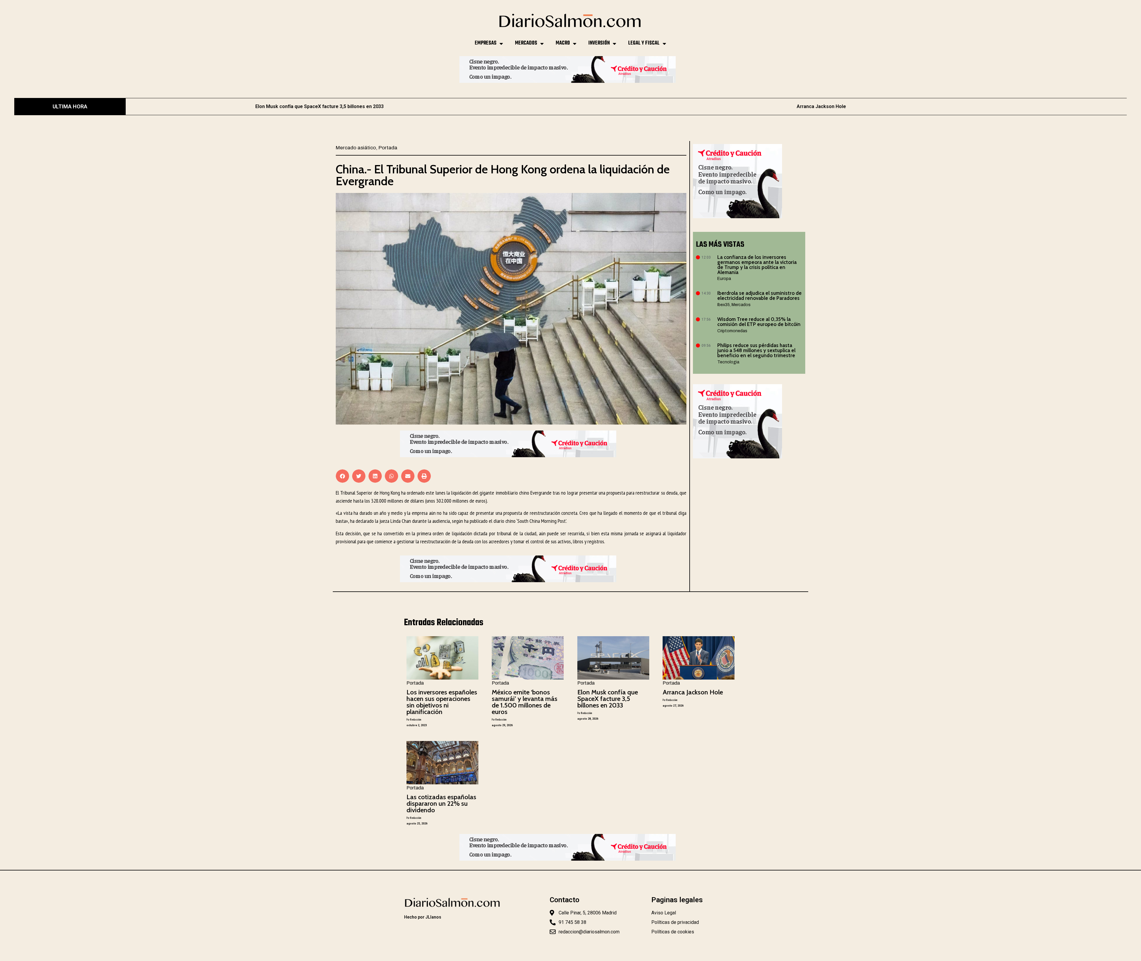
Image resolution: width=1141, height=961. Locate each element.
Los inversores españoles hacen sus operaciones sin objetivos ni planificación (441, 702)
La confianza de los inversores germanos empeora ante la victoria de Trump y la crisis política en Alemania (757, 264)
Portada (388, 148)
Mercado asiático (356, 148)
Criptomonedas (732, 331)
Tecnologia (728, 362)
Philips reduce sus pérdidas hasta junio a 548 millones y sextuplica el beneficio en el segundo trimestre (756, 350)
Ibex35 (723, 305)
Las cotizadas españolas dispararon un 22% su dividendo (441, 803)
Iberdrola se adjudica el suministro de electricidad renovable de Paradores (759, 295)
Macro (563, 43)
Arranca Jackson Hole (606, 106)
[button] (342, 476)
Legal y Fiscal (644, 43)
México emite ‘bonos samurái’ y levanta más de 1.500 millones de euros (524, 702)
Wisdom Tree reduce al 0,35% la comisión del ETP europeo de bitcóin (758, 321)
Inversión (599, 43)
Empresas (486, 43)
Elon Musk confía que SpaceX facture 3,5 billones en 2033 (607, 698)
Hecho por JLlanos (422, 917)
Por (413, 719)
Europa (724, 278)
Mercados (526, 43)
